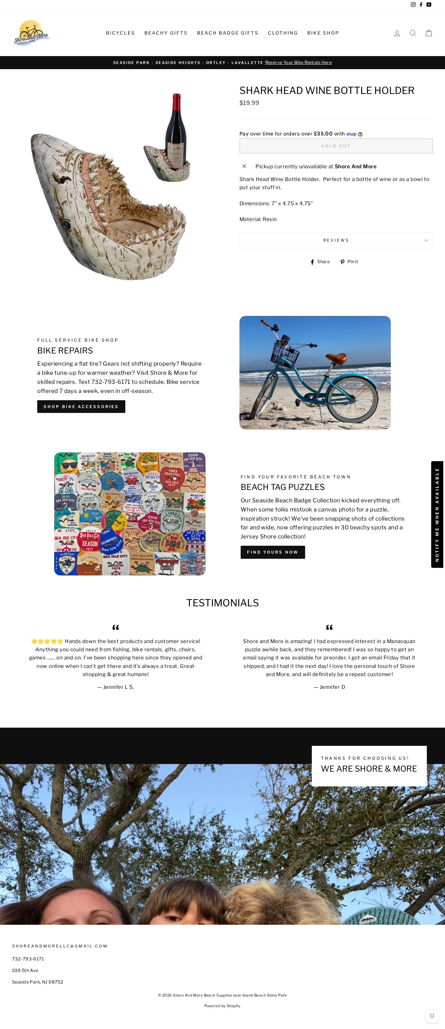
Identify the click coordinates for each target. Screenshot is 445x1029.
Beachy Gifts (166, 33)
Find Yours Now (273, 552)
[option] (222, 62)
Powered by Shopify (222, 1006)
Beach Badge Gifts (228, 33)
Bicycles (120, 33)
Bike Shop (323, 33)
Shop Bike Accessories (81, 406)
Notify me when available (437, 514)
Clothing (283, 33)
